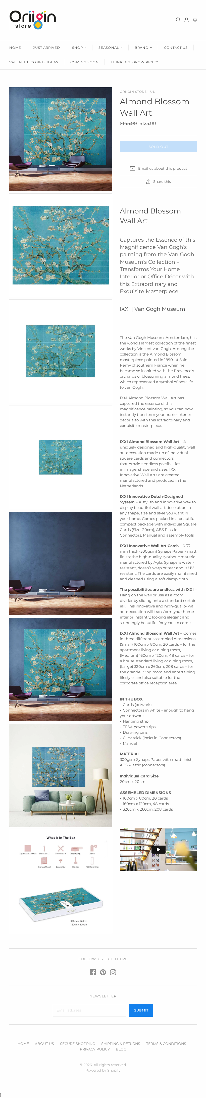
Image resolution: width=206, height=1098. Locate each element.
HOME (15, 48)
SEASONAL (108, 48)
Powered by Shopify (103, 1070)
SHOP (77, 48)
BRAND (141, 48)
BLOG (121, 1049)
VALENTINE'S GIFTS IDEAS (34, 62)
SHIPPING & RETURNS (120, 1043)
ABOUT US (44, 1043)
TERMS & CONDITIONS (166, 1043)
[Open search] (178, 19)
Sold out (158, 147)
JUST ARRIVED (46, 48)
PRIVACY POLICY (95, 1049)
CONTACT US (176, 48)
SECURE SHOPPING (77, 1043)
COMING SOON (84, 62)
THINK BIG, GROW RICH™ (135, 62)
